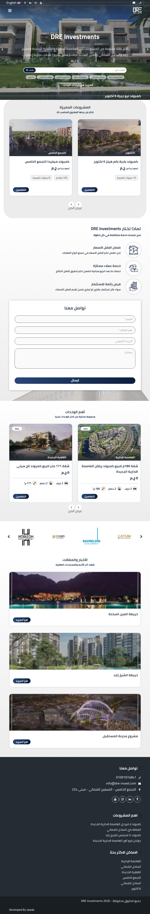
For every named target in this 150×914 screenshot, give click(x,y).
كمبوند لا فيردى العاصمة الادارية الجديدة (116, 824)
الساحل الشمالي (97, 77)
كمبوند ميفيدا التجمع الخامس (115, 161)
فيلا (16, 429)
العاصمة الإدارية (116, 77)
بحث (31, 69)
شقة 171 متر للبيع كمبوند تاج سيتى (111, 466)
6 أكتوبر (31, 77)
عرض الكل (75, 208)
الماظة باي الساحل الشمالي (124, 829)
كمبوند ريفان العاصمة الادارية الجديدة (41, 161)
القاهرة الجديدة (80, 77)
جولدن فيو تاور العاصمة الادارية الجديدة (117, 840)
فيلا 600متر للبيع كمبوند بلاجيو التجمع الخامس (41, 468)
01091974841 (126, 777)
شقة (85, 429)
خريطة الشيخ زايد (126, 675)
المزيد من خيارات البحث (77, 84)
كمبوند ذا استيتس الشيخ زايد (123, 835)
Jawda (30, 909)
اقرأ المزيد (22, 619)
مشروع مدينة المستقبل (120, 736)
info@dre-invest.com (121, 783)
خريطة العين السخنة (123, 614)
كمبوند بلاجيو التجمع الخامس (119, 96)
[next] (2, 49)
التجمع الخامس (62, 77)
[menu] (9, 11)
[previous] (147, 49)
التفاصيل (89, 189)
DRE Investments (92, 901)
